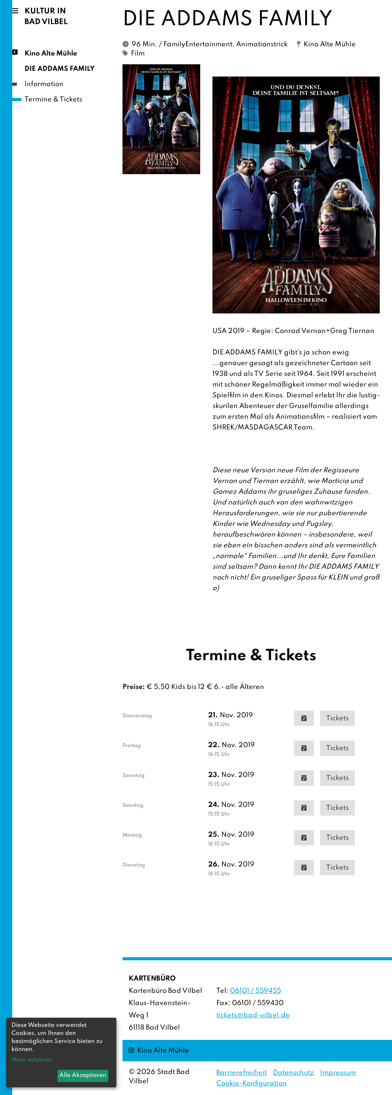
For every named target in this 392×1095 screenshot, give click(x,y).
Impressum (338, 1072)
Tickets (337, 718)
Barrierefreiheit (241, 1072)
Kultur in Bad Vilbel (46, 17)
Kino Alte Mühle (50, 53)
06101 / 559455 (255, 990)
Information (44, 84)
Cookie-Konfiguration (251, 1083)
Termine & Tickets (53, 99)
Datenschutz (293, 1072)
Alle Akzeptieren (82, 1075)
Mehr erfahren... (34, 1060)
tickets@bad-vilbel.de (253, 1015)
